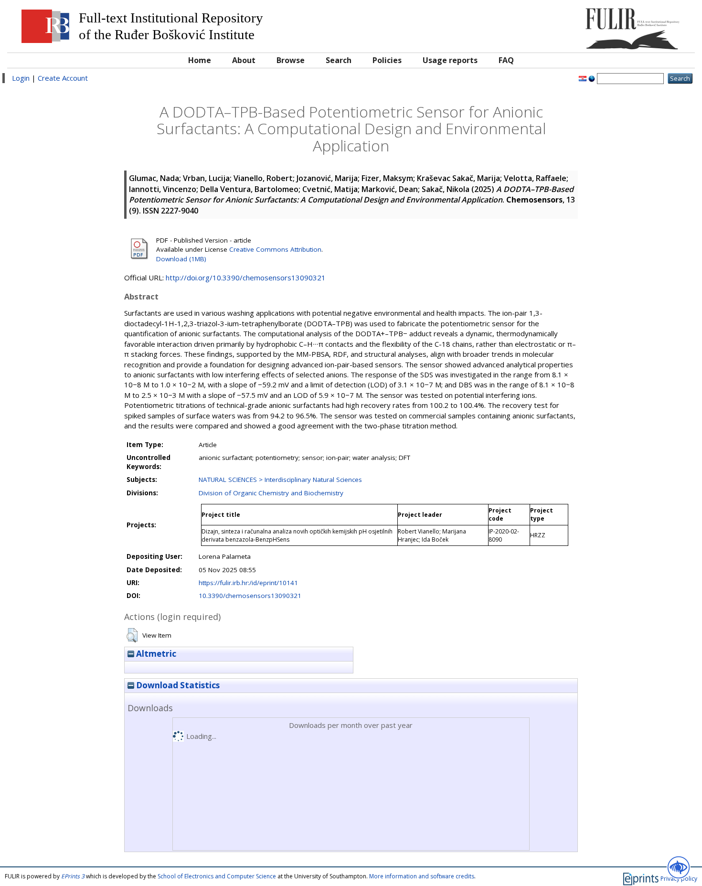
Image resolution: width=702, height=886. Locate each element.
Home (199, 60)
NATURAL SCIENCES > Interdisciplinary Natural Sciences (280, 479)
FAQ (506, 60)
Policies (387, 60)
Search (338, 60)
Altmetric (155, 653)
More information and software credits (421, 876)
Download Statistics (177, 685)
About (243, 60)
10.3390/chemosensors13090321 (250, 595)
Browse (291, 60)
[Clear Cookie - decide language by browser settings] (591, 78)
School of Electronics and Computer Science (217, 876)
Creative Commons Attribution (275, 249)
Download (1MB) (181, 259)
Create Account (63, 78)
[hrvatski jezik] (582, 78)
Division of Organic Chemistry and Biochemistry (271, 493)
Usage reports (450, 60)
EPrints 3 (73, 876)
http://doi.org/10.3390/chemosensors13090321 (246, 277)
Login (21, 78)
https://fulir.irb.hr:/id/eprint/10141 (248, 582)
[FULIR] (604, 25)
